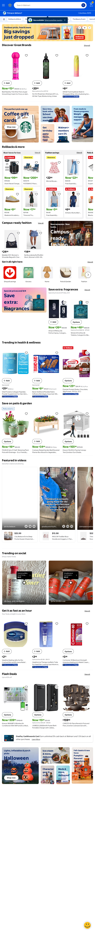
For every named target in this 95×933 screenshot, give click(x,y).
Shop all (87, 45)
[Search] (83, 5)
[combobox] (50, 5)
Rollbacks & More (14, 19)
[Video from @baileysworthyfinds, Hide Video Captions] (71, 526)
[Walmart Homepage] (10, 5)
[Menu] (4, 5)
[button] (79, 27)
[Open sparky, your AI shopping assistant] (87, 925)
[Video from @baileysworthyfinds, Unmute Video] (67, 526)
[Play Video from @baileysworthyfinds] (57, 498)
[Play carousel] (84, 27)
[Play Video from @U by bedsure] (19, 498)
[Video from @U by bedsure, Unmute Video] (30, 526)
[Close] (65, 20)
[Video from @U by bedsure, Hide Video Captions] (34, 526)
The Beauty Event (79, 19)
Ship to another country (53, 20)
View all (37, 152)
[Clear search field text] (80, 5)
